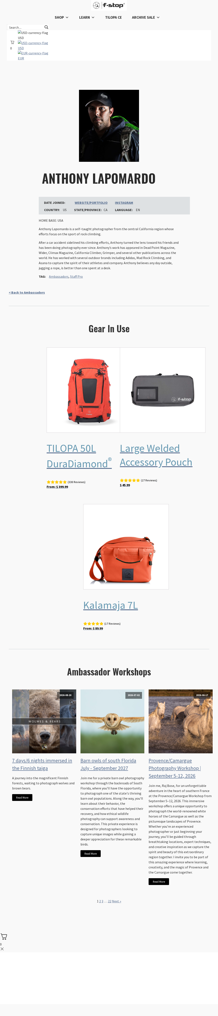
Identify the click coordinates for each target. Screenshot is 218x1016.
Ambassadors (59, 276)
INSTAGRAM (124, 202)
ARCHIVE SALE (143, 17)
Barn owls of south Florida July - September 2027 (108, 764)
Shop (59, 17)
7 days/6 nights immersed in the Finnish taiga (42, 764)
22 (109, 901)
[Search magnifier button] (46, 27)
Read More (22, 797)
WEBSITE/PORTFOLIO (91, 202)
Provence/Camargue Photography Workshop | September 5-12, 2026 (175, 768)
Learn (84, 17)
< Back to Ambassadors (27, 292)
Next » (116, 901)
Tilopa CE (113, 17)
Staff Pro (76, 276)
